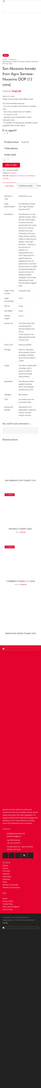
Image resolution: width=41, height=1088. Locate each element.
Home (5, 59)
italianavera (13, 176)
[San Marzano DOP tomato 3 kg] (20, 445)
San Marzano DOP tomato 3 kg (20, 480)
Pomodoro (22, 176)
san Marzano (30, 176)
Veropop (13, 59)
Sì (7, 133)
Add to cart (11, 165)
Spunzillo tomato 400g (20, 812)
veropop (6, 178)
